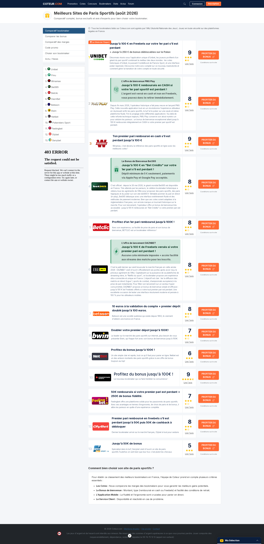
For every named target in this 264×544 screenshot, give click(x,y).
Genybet (56, 140)
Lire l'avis (189, 64)
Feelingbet (56, 128)
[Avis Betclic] (101, 227)
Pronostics (72, 3)
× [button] (129, 535)
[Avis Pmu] (99, 103)
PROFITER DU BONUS (209, 55)
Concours (92, 3)
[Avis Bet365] (99, 186)
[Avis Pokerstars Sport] (103, 377)
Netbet (54, 116)
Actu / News (51, 59)
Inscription (213, 3)
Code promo (51, 47)
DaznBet (55, 99)
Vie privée (146, 529)
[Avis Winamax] (101, 143)
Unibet (54, 69)
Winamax (55, 81)
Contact (156, 529)
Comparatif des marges (57, 42)
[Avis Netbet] (100, 356)
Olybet (55, 134)
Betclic (54, 93)
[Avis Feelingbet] (100, 401)
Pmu (53, 75)
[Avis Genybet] (101, 449)
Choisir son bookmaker (57, 53)
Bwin (53, 110)
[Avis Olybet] (101, 426)
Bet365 (55, 87)
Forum (131, 3)
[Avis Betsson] (101, 314)
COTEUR (52, 4)
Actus (123, 3)
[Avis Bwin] (100, 335)
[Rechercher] (184, 3)
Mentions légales (131, 529)
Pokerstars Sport (61, 122)
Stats (115, 3)
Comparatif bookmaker (57, 30)
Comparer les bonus (56, 36)
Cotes (83, 3)
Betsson (54, 105)
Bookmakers (105, 3)
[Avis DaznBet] (99, 269)
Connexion (197, 4)
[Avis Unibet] (98, 57)
